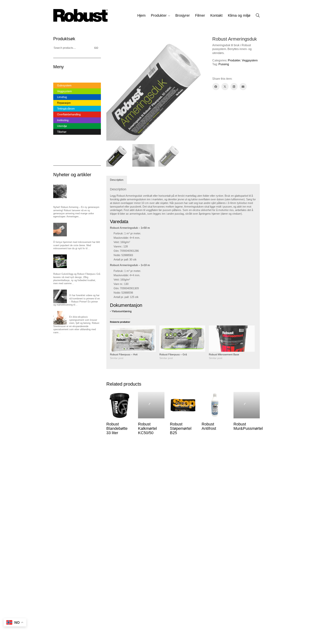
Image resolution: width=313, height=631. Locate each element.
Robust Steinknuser (79, 312)
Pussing (223, 64)
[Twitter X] (225, 86)
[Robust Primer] (60, 296)
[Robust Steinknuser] (60, 318)
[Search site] (258, 15)
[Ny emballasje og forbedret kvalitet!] (60, 261)
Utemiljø (62, 126)
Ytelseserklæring (122, 311)
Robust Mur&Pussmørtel (248, 426)
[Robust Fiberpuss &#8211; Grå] (182, 338)
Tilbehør (61, 131)
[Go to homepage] (80, 15)
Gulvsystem (64, 85)
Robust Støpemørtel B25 (180, 428)
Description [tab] (116, 179)
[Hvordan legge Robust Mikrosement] (60, 229)
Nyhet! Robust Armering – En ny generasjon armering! (76, 201)
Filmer (57, 144)
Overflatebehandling (69, 114)
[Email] (243, 86)
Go (96, 47)
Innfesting (62, 120)
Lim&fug (62, 97)
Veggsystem (250, 60)
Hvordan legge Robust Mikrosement (72, 238)
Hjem (56, 74)
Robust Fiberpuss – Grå (173, 354)
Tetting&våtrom (66, 108)
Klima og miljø (61, 156)
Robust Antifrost (209, 426)
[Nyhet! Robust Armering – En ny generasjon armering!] (60, 191)
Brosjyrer (58, 138)
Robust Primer (76, 291)
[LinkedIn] (234, 86)
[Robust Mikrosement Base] (232, 338)
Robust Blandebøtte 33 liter (117, 428)
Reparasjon (64, 102)
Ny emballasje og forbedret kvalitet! (71, 269)
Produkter (234, 60)
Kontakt (57, 150)
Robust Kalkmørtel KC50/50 (147, 428)
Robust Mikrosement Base (224, 354)
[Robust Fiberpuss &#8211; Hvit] (133, 338)
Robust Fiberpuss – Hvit (123, 354)
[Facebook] (216, 86)
